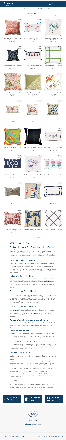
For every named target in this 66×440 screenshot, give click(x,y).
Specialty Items (49, 8)
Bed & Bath (40, 8)
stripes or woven (34, 313)
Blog (62, 436)
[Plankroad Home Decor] (8, 4)
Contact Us (51, 436)
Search (43, 436)
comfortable (46, 281)
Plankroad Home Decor (11, 436)
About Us (40, 436)
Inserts (34, 8)
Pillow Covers (27, 8)
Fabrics (14, 8)
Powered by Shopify (21, 436)
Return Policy (57, 436)
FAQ (47, 436)
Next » (38, 237)
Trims (20, 8)
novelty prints (14, 310)
